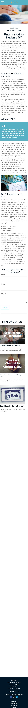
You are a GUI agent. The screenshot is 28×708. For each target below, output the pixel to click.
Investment (14, 705)
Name (3, 275)
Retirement (14, 703)
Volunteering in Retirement (10, 345)
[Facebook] (11, 697)
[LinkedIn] (17, 697)
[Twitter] (14, 697)
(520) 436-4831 (16, 682)
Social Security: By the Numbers (12, 406)
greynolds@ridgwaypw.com (14, 694)
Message (4, 293)
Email (3, 284)
